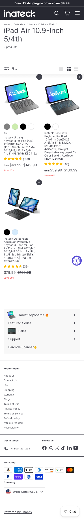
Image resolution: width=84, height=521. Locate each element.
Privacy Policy (12, 408)
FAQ (6, 385)
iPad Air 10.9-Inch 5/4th (41, 24)
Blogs (7, 399)
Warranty (9, 394)
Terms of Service (13, 413)
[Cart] (67, 13)
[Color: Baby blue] (15, 232)
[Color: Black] (23, 127)
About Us (9, 375)
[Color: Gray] (7, 127)
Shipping (9, 389)
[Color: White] (31, 127)
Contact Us (10, 380)
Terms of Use (11, 404)
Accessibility (11, 427)
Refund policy (12, 418)
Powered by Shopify (18, 512)
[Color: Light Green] (15, 127)
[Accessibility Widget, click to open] (77, 260)
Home (7, 24)
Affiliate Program (14, 422)
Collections (19, 24)
